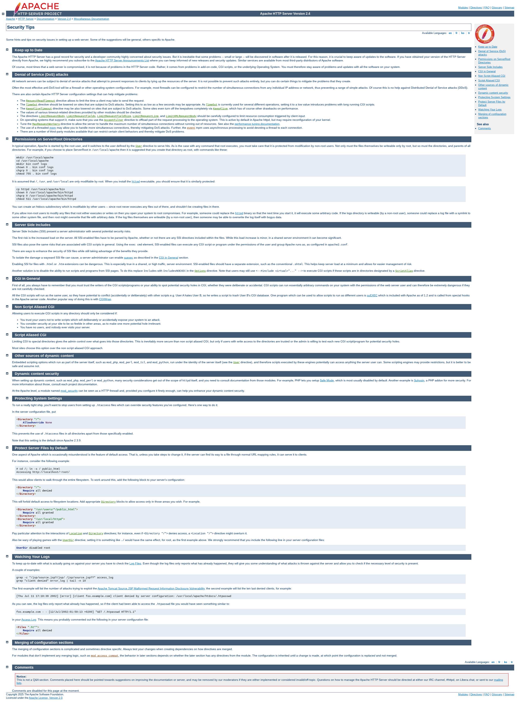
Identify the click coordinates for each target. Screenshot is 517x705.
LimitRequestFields (81, 116)
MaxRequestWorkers (46, 124)
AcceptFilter (113, 120)
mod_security (69, 390)
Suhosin (419, 380)
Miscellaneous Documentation (91, 18)
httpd (136, 181)
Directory (108, 501)
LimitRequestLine (146, 116)
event (191, 127)
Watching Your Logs (490, 109)
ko (462, 33)
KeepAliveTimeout (39, 108)
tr (469, 33)
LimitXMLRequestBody (181, 116)
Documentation (45, 18)
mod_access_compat (104, 655)
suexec (128, 257)
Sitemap (509, 7)
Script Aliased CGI (489, 80)
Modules (463, 7)
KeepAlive (220, 108)
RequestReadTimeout (40, 100)
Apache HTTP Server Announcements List (122, 60)
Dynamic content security (493, 92)
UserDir (68, 540)
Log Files (135, 563)
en (450, 33)
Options (200, 271)
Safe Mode (327, 380)
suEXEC (372, 295)
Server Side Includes (490, 66)
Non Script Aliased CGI (491, 75)
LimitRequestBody (52, 116)
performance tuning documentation (257, 123)
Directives (476, 7)
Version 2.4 (64, 18)
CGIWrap (105, 299)
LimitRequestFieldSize (114, 116)
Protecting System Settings (494, 97)
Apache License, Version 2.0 (45, 697)
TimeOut (31, 104)
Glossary (497, 7)
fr (456, 33)
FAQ (487, 7)
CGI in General (487, 71)
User (139, 146)
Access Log (28, 619)
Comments (484, 128)
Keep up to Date (487, 46)
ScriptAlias (404, 271)
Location (75, 533)
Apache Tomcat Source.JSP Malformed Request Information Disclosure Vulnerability (151, 588)
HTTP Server (26, 18)
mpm (52, 127)
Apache (10, 18)
